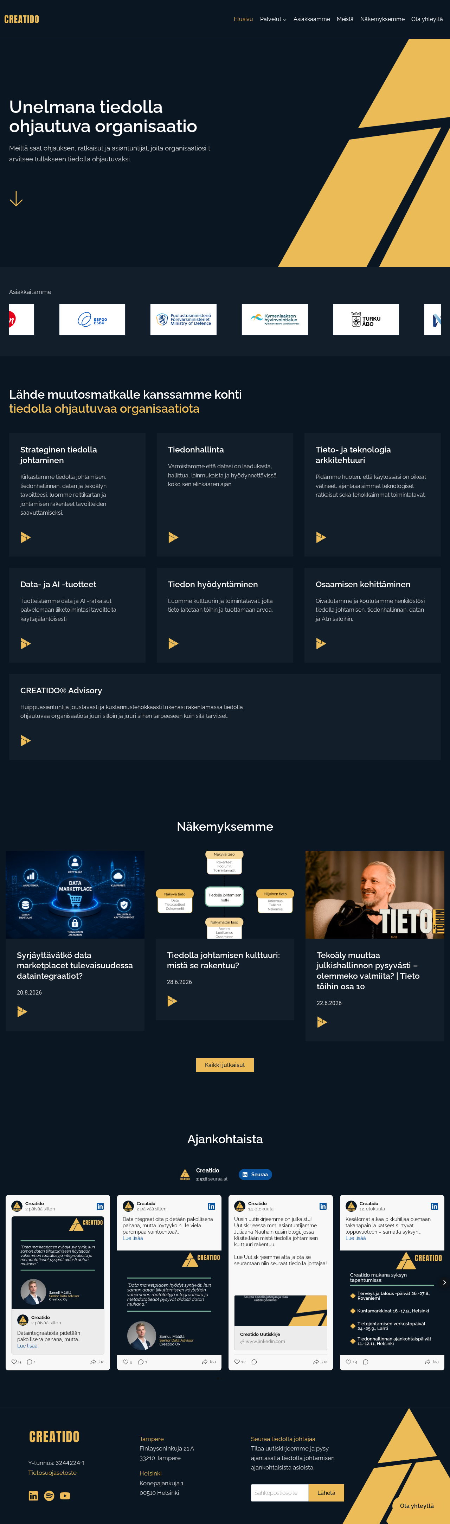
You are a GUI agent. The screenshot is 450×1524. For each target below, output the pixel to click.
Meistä (345, 19)
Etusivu (243, 19)
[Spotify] (49, 1496)
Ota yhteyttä (427, 19)
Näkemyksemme (382, 19)
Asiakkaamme (312, 19)
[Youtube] (65, 1496)
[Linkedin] (33, 1496)
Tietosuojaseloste (52, 1472)
